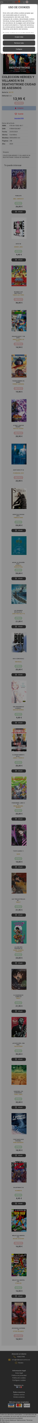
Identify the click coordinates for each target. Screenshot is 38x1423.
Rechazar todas (19, 43)
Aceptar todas (19, 37)
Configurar (19, 49)
